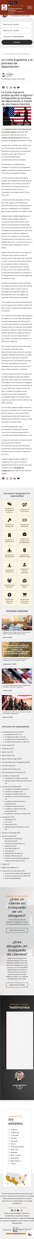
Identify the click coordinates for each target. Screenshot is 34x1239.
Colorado (15, 1135)
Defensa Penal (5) (8, 766)
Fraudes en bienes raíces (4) (15, 794)
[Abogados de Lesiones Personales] (24, 568)
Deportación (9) (11, 824)
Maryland (15, 1158)
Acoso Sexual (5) (8, 745)
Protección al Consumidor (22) (13, 871)
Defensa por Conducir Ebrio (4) (16, 778)
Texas (13, 1164)
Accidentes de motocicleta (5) (16, 739)
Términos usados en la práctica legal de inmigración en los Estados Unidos (16, 659)
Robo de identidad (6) (13, 878)
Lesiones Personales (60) (11, 833)
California (15, 1132)
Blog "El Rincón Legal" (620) (12, 759)
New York (15, 1149)
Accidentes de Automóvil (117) (13, 732)
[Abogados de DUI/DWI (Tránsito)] (24, 553)
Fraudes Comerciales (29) (11, 787)
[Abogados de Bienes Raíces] (9, 537)
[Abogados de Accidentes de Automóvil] (9, 507)
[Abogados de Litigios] (24, 583)
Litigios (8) (5, 864)
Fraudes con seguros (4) (14, 791)
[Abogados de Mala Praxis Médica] (9, 598)
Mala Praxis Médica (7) (10, 867)
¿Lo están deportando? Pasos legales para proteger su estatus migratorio (17, 686)
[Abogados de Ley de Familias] (9, 583)
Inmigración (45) (8, 817)
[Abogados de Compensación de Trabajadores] (24, 537)
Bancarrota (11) (7, 752)
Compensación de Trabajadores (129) (16, 762)
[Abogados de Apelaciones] (9, 522)
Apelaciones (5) (8, 749)
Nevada (14, 1152)
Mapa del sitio (5, 1218)
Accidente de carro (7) (13, 734)
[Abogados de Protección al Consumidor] (24, 598)
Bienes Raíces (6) (8, 755)
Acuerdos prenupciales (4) (15, 843)
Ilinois (13, 1144)
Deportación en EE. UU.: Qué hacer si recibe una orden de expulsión (17, 712)
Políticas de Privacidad (12, 1213)
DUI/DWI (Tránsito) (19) (10, 776)
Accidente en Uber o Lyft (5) (15, 737)
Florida (14, 1138)
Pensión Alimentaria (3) (13, 856)
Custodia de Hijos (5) (12, 848)
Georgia (14, 1141)
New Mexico (16, 1161)
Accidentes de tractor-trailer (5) (17, 742)
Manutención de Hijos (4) (14, 853)
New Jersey (15, 1155)
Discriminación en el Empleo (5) (14, 772)
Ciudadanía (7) (10, 819)
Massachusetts (17, 1147)
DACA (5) (8, 822)
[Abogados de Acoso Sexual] (24, 507)
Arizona (14, 1130)
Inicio (2, 54)
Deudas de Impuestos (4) (11, 769)
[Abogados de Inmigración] (9, 568)
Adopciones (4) (10, 846)
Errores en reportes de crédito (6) (17, 876)
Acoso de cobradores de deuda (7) (18, 873)
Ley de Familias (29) (9, 836)
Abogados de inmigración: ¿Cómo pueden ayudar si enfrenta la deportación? (17, 633)
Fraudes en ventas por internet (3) (18, 814)
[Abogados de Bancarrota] (24, 522)
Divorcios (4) (9, 851)
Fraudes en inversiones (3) (14, 806)
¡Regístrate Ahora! (17, 930)
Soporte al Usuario (22, 1216)
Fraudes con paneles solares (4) (17, 789)
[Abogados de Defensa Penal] (9, 553)
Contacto (15, 1218)
